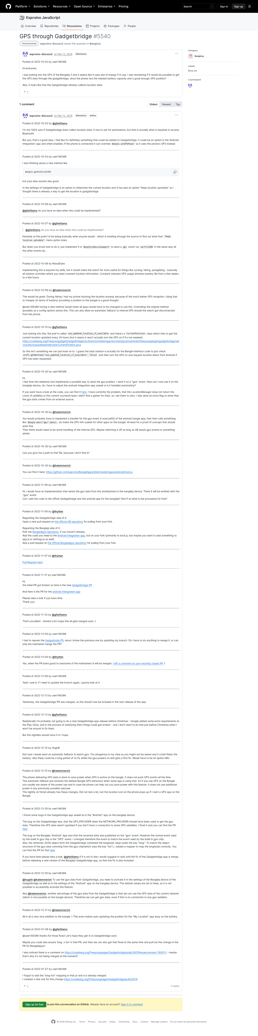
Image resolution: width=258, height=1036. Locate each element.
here (84, 391)
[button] (176, 53)
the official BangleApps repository (67, 542)
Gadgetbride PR (54, 640)
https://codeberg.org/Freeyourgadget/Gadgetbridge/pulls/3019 (101, 979)
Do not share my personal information (188, 1021)
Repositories (51, 25)
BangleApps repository (45, 531)
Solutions (40, 6)
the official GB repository (69, 521)
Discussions (74, 25)
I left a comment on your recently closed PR (138, 663)
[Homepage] (8, 6)
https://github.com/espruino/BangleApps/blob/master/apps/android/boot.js (89, 471)
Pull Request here (32, 562)
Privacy (91, 1021)
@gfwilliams (59, 123)
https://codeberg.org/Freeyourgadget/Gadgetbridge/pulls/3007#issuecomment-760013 (115, 952)
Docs (135, 1021)
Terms (82, 1021)
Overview (30, 25)
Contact (144, 1021)
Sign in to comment (132, 1004)
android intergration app (66, 591)
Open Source (83, 6)
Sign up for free (34, 1004)
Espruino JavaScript (43, 17)
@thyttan (57, 511)
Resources (60, 6)
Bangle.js (95, 43)
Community (124, 1021)
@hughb (27, 879)
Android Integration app (71, 535)
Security (102, 1021)
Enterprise (105, 6)
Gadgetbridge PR (82, 585)
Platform (21, 6)
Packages (113, 25)
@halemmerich (61, 290)
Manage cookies (159, 1021)
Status (112, 1021)
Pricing (123, 6)
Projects (95, 25)
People (132, 25)
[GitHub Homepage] (53, 1021)
